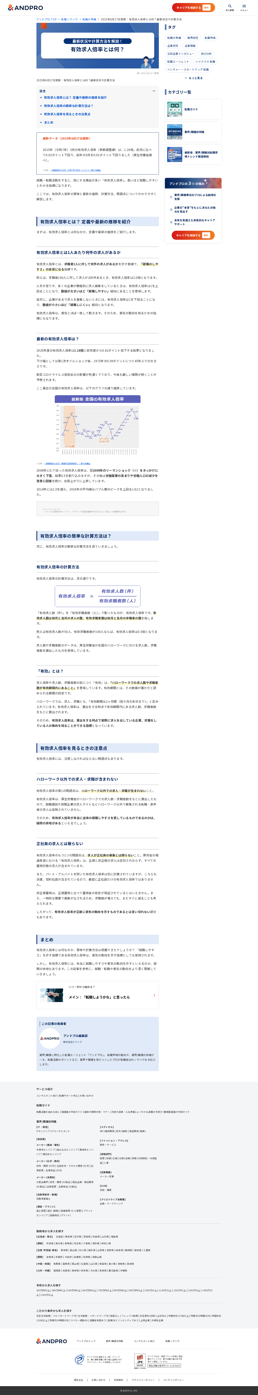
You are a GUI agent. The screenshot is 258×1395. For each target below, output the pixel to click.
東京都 (96, 1243)
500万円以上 (74, 1290)
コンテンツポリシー (173, 1379)
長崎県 (75, 1270)
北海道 (59, 1236)
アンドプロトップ (86, 1341)
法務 (121, 1158)
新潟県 (64, 1250)
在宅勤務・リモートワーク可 (93, 1315)
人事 (106, 1162)
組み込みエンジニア (67, 1149)
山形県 (105, 1236)
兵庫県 (77, 1256)
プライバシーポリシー (143, 1379)
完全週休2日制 (147, 1315)
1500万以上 (47, 1294)
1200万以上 (179, 1290)
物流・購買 (106, 1189)
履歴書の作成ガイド (72, 1111)
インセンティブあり (128, 1320)
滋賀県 (49, 1256)
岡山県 (75, 1263)
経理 (102, 1158)
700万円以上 (105, 1290)
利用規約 (118, 1379)
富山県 (73, 1250)
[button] (193, 7)
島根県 (66, 1263)
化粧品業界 (42, 1182)
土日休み (161, 1315)
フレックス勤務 (130, 1315)
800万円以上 (120, 1290)
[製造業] (41, 1139)
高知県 (130, 1263)
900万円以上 (136, 1290)
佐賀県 (66, 1270)
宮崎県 (103, 1270)
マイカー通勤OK (79, 1320)
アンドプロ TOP (46, 19)
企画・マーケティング (111, 1203)
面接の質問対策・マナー (97, 1111)
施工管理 (41, 1210)
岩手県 (77, 1236)
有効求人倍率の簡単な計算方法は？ (69, 105)
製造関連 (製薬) (137, 1131)
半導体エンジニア (45, 1149)
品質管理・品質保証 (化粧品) (62, 1186)
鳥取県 (57, 1263)
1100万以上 (165, 1290)
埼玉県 (77, 1243)
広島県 (84, 1263)
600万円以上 (89, 1290)
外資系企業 (157, 1320)
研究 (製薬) (122, 1131)
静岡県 (128, 1250)
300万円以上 (43, 1290)
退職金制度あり (98, 1320)
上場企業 (145, 1320)
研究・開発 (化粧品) (60, 1182)
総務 (127, 1158)
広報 (115, 1158)
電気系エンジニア (52, 1154)
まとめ (48, 122)
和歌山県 (97, 1256)
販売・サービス (108, 1144)
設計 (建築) (53, 1210)
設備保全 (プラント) (60, 1215)
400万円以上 (59, 1290)
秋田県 (96, 1236)
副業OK (112, 1320)
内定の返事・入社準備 (123, 1111)
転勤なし (115, 1315)
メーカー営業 (107, 1176)
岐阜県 (119, 1250)
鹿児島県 (113, 1270)
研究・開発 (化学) (45, 1165)
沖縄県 (123, 1270)
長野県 (110, 1250)
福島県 (114, 1236)
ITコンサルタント (61, 1131)
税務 (134, 1158)
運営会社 (78, 1379)
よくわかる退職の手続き (149, 1111)
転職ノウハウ (69, 19)
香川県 (112, 1263)
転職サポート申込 (68, 1095)
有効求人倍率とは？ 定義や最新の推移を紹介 (75, 97)
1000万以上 (150, 1290)
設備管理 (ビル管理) (71, 1210)
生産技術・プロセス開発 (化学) (73, 1165)
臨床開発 (109, 1131)
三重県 (147, 1250)
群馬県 (68, 1243)
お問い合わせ (86, 1095)
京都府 (59, 1256)
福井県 (91, 1250)
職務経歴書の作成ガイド (177, 1111)
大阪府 (68, 1256)
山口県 (93, 1263)
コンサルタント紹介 (46, 1095)
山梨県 (101, 1250)
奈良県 (86, 1256)
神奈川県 (106, 1243)
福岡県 (57, 1270)
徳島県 (103, 1263)
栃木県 (59, 1243)
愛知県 (137, 1250)
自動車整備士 (43, 1198)
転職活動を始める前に (48, 1111)
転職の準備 (90, 19)
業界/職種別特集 (114, 1341)
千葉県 (86, 1243)
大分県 (93, 1270)
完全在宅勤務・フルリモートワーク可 (56, 1315)
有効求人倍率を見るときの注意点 (67, 114)
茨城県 (49, 1243)
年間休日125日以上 (178, 1315)
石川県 (82, 1250)
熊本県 (84, 1270)
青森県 (68, 1236)
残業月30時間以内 (59, 1320)
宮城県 (87, 1236)
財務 (108, 1158)
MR (101, 1131)
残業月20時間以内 (200, 1315)
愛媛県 (121, 1263)
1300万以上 (194, 1290)
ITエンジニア (43, 1131)
